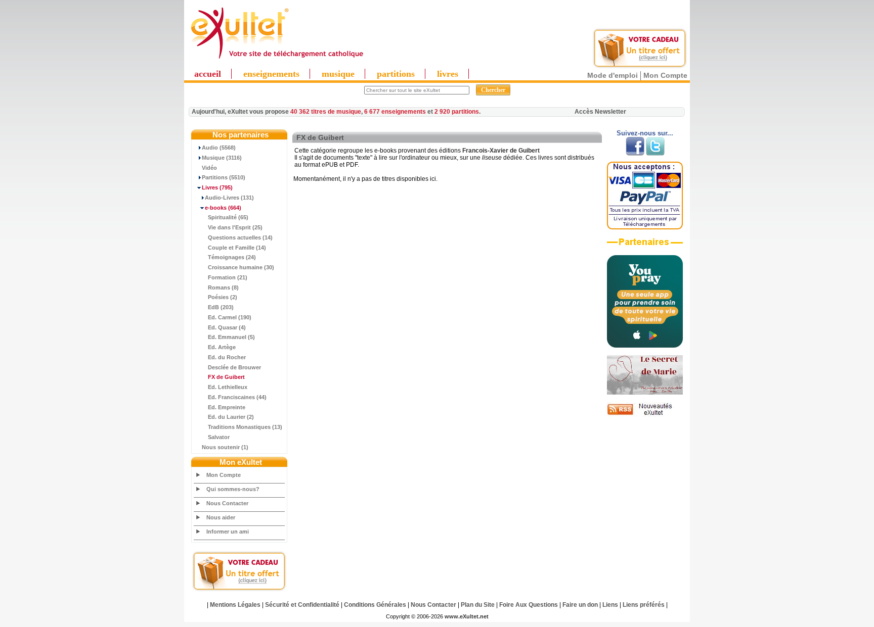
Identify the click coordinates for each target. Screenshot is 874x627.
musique (338, 74)
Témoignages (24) (232, 257)
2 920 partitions (456, 111)
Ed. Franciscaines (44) (237, 397)
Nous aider (220, 517)
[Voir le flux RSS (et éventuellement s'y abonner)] (645, 414)
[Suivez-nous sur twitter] (655, 153)
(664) (223, 208)
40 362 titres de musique (325, 111)
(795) (217, 187)
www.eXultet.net (467, 616)
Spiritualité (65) (228, 217)
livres (447, 74)
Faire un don (580, 604)
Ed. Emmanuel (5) (231, 337)
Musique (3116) (222, 158)
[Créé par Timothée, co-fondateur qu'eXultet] (645, 345)
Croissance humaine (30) (241, 267)
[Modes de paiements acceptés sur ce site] (645, 227)
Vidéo (209, 168)
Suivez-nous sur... (645, 133)
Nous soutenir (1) (225, 447)
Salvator (219, 437)
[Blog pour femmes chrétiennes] (645, 392)
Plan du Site (478, 604)
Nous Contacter (227, 503)
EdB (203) (221, 307)
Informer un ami (227, 531)
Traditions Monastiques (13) (245, 427)
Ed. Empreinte (226, 407)
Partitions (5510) (223, 177)
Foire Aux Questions (528, 604)
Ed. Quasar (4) (227, 327)
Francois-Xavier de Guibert (501, 150)
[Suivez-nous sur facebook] (635, 153)
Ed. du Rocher (227, 357)
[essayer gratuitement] (639, 66)
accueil (207, 74)
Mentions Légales (235, 604)
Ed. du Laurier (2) (231, 417)
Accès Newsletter (600, 111)
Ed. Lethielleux (227, 387)
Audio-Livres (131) (229, 198)
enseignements (271, 74)
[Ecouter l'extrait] (645, 245)
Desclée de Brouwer (234, 367)
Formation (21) (227, 277)
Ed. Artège (222, 347)
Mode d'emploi (612, 75)
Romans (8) (223, 287)
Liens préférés (644, 604)
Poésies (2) (222, 297)
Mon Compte (665, 75)
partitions (396, 74)
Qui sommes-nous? (232, 489)
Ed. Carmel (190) (229, 317)
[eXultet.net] (276, 59)
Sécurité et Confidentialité (302, 604)
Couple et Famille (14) (237, 248)
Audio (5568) (219, 147)
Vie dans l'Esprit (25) (235, 227)
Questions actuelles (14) (240, 237)
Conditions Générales (375, 604)
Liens (610, 604)
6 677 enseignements (395, 111)
